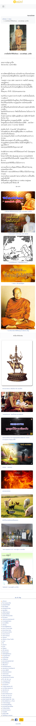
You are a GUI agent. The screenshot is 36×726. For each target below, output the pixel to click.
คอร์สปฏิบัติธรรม (6, 654)
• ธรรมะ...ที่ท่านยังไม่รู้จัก (18, 283)
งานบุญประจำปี (6, 681)
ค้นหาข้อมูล (5, 606)
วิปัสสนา (4, 648)
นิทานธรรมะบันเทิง (7, 632)
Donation (5, 617)
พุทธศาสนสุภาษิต (6, 697)
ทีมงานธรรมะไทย (6, 603)
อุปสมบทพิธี (5, 713)
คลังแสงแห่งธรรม (6, 672)
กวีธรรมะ (4, 637)
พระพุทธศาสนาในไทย (7, 706)
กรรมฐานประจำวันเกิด (8, 677)
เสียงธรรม (5, 664)
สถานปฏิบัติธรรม (6, 626)
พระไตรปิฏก (5, 657)
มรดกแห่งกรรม (6, 491)
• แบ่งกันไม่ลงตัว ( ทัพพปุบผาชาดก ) (18, 262)
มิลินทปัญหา (5, 663)
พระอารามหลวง (6, 710)
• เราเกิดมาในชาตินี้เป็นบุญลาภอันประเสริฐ (18, 330)
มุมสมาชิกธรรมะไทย (7, 615)
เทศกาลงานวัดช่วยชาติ (8, 619)
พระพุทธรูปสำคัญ (6, 704)
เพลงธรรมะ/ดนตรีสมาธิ (8, 668)
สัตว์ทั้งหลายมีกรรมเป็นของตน (10, 520)
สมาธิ (3, 646)
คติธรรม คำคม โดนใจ (8, 639)
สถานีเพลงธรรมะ (6, 666)
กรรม (9, 19)
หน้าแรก (4, 19)
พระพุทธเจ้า (5, 684)
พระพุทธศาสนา (6, 655)
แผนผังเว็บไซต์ (6, 605)
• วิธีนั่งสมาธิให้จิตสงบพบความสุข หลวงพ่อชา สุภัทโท (18, 211)
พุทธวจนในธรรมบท (7, 693)
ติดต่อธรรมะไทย (6, 608)
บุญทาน (4, 645)
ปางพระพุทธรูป (6, 703)
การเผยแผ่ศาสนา (6, 621)
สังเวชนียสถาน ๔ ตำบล (8, 701)
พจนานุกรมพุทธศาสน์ (7, 661)
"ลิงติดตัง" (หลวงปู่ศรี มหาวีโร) (10, 587)
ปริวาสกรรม (5, 650)
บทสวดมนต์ (5, 674)
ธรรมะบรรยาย (6, 634)
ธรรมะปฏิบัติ (5, 670)
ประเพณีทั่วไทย (6, 683)
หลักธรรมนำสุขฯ (6, 675)
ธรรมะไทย (18, 724)
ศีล (3, 643)
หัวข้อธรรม (5, 659)
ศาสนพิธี (4, 712)
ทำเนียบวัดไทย (6, 708)
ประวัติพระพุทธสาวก (7, 688)
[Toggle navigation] (3, 6)
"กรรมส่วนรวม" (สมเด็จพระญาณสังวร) (12, 414)
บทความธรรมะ (6, 635)
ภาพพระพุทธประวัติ (7, 686)
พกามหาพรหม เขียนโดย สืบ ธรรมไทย (12, 388)
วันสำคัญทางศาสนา (7, 715)
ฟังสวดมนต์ (5, 652)
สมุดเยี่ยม (4, 610)
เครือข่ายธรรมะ (6, 612)
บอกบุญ (4, 625)
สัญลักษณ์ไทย (6, 614)
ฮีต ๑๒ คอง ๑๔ (6, 679)
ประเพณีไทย (5, 623)
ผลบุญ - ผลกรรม (7, 467)
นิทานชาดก (5, 692)
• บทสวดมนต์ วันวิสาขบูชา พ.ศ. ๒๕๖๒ (18, 234)
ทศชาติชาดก (5, 690)
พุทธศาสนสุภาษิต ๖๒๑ (8, 699)
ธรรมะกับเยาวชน (6, 630)
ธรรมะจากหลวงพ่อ (7, 628)
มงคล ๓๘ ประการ (7, 695)
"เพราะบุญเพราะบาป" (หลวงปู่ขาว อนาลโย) (13, 549)
